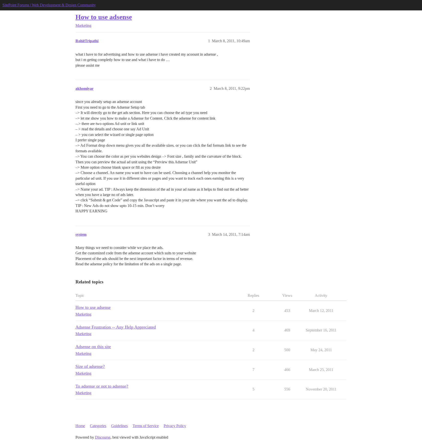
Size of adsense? (90, 366)
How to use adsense (103, 17)
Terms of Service (146, 426)
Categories (98, 426)
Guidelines (119, 426)
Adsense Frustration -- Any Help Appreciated (115, 327)
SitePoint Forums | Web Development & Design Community (49, 5)
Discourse (102, 437)
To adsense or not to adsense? (101, 386)
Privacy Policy (175, 426)
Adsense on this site (93, 346)
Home (80, 426)
